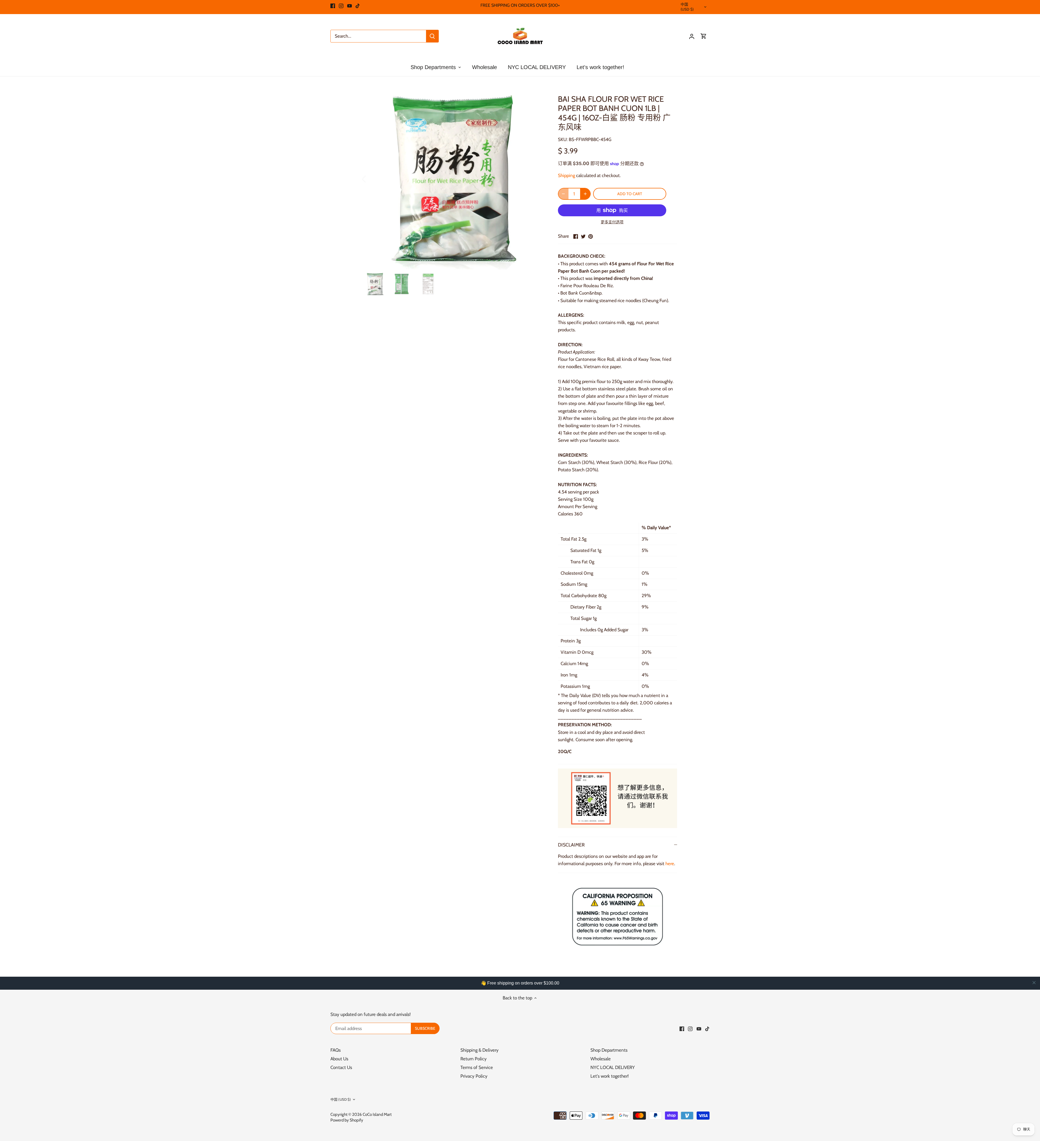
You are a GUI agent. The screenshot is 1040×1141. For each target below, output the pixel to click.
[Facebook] (332, 5)
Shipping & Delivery (479, 1050)
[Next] (536, 178)
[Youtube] (349, 5)
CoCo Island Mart (377, 1114)
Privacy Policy (473, 1076)
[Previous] (371, 178)
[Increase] (585, 194)
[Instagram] (341, 5)
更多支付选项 (612, 222)
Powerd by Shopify (346, 1120)
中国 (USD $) (687, 6)
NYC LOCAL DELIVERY (612, 1067)
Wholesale (600, 1058)
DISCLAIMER (571, 845)
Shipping (566, 175)
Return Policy (473, 1058)
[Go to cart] (703, 36)
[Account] (692, 36)
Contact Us (341, 1067)
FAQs (335, 1050)
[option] (454, 179)
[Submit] (432, 36)
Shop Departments (609, 1050)
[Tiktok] (357, 5)
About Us (339, 1058)
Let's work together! (609, 1076)
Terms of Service (476, 1067)
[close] (1034, 983)
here (669, 863)
